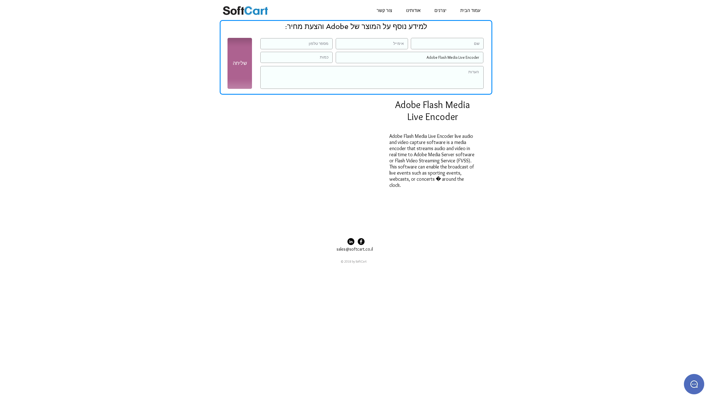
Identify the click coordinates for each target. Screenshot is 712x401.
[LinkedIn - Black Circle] (350, 241)
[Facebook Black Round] (361, 241)
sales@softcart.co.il (355, 249)
